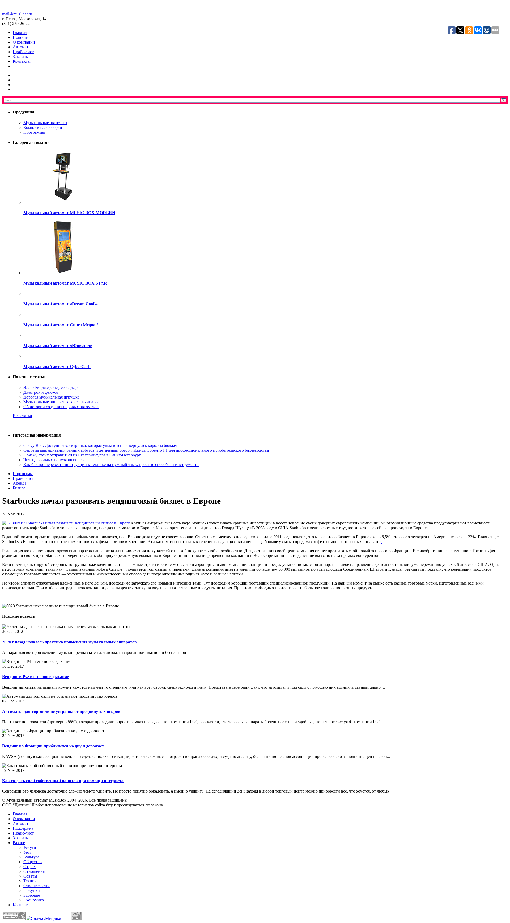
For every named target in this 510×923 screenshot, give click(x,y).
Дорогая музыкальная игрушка (51, 397)
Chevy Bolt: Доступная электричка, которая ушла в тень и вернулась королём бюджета (101, 445)
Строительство (36, 885)
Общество (32, 862)
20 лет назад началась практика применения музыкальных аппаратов (69, 642)
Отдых (29, 866)
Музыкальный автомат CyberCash (57, 366)
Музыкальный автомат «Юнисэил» (57, 345)
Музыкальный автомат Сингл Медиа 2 (61, 325)
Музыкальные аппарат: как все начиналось (62, 402)
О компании (24, 42)
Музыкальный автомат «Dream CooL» (60, 304)
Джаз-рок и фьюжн (40, 392)
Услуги (29, 847)
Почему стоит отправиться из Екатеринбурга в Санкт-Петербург (82, 455)
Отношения (34, 871)
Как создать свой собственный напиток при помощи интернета (63, 780)
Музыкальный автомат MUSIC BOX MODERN (69, 212)
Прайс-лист (23, 51)
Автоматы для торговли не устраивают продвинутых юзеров (61, 711)
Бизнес (19, 488)
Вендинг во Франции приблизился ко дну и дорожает (53, 746)
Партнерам (23, 473)
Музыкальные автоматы (45, 122)
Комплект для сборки (42, 127)
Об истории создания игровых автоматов (61, 406)
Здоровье (31, 895)
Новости (20, 37)
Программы (34, 132)
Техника (31, 881)
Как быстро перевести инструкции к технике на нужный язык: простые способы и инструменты (111, 464)
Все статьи (22, 415)
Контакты (22, 61)
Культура (31, 857)
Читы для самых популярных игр (53, 460)
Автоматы (22, 47)
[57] (66, 523)
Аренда (19, 483)
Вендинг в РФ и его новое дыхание (35, 676)
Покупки (31, 890)
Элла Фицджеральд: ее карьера (51, 387)
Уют (27, 852)
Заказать (20, 56)
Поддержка (23, 828)
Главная (20, 32)
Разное (19, 842)
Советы (30, 876)
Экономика (33, 900)
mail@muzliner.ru (17, 14)
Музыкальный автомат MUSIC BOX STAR (65, 283)
